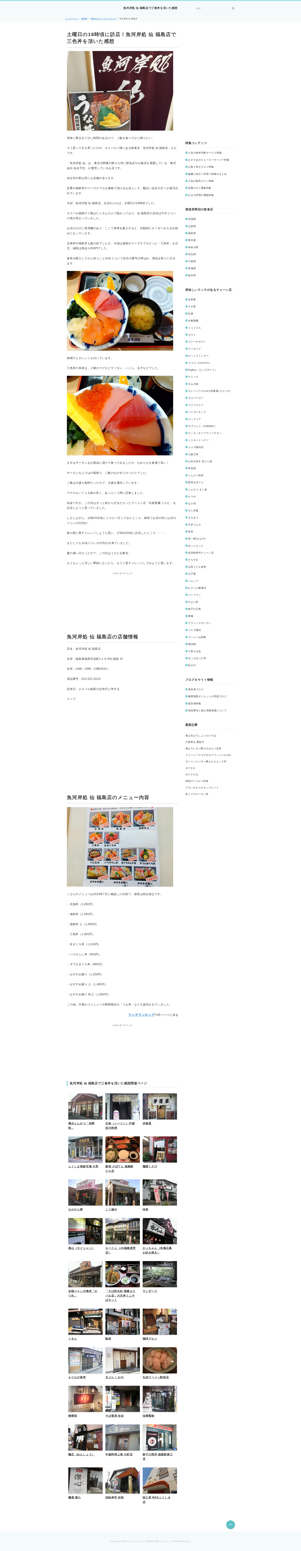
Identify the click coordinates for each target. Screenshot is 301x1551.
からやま (193, 559)
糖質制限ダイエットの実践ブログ (207, 696)
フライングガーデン (199, 623)
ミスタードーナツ (198, 440)
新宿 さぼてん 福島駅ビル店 (119, 1168)
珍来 (146, 1209)
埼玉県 (192, 254)
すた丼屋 (193, 510)
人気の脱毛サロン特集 (201, 181)
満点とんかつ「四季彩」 (81, 1125)
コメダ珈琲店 (196, 447)
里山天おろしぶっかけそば (200, 735)
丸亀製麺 (193, 320)
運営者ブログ (196, 689)
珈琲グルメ (150, 1338)
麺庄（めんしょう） (81, 1454)
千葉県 (192, 261)
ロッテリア (194, 419)
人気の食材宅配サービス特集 (205, 152)
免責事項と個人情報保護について (207, 710)
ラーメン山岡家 (197, 637)
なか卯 (192, 503)
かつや (192, 496)
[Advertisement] (123, 597)
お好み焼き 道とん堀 (200, 461)
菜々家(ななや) (197, 538)
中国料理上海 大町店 (119, 1454)
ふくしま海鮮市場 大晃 (83, 1166)
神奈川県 (193, 247)
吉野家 (192, 299)
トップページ (71, 19)
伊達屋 (147, 1123)
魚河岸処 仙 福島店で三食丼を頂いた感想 (150, 7)
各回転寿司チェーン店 (201, 552)
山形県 (192, 226)
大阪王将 (193, 454)
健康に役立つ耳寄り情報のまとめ (207, 174)
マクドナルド (196, 405)
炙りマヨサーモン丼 (197, 794)
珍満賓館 (148, 1415)
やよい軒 (193, 602)
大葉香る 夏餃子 (194, 742)
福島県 (84, 19)
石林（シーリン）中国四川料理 (120, 1125)
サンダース (150, 1291)
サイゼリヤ (194, 348)
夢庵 (190, 616)
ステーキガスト (197, 341)
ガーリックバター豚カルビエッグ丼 (206, 761)
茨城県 (192, 268)
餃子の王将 (194, 609)
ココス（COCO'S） (199, 362)
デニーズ (193, 376)
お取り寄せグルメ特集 (201, 166)
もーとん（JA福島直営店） (120, 1250)
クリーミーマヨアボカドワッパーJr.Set (208, 755)
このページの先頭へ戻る (230, 1524)
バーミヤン (194, 594)
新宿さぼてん (196, 482)
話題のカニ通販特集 (199, 187)
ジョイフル (194, 327)
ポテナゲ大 (191, 774)
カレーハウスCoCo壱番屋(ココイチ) (209, 391)
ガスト (192, 334)
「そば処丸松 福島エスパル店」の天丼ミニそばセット (120, 1295)
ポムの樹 (193, 384)
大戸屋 (192, 573)
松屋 (190, 313)
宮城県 (192, 219)
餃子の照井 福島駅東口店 (158, 1456)
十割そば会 (194, 651)
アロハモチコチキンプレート (202, 787)
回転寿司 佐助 (114, 1497)
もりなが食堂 (77, 1377)
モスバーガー (196, 398)
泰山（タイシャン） (81, 1248)
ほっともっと (196, 545)
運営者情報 (194, 703)
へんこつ (193, 581)
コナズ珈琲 (194, 630)
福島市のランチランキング (103, 19)
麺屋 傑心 (74, 1497)
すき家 (192, 306)
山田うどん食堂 (197, 566)
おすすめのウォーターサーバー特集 (208, 159)
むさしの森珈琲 (197, 587)
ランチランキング (141, 1015)
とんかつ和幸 (196, 475)
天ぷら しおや (114, 1377)
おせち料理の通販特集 (201, 195)
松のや (192, 665)
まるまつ (193, 517)
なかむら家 (75, 1209)
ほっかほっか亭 (197, 658)
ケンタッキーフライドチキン (205, 433)
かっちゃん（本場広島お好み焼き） (157, 1250)
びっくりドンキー (198, 355)
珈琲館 (192, 644)
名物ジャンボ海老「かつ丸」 (83, 1293)
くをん (72, 1338)
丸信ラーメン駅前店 (156, 1377)
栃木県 (192, 275)
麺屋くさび (150, 1166)
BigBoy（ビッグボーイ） (202, 369)
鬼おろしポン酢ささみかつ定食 (203, 748)
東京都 (192, 240)
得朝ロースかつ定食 (197, 781)
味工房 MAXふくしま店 (157, 1499)
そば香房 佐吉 (114, 1415)
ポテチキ (190, 768)
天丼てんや (194, 524)
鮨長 (108, 1338)
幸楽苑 (192, 468)
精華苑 (72, 1415)
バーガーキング (197, 412)
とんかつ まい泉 (197, 489)
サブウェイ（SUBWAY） (202, 426)
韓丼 (190, 531)
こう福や (111, 1209)
